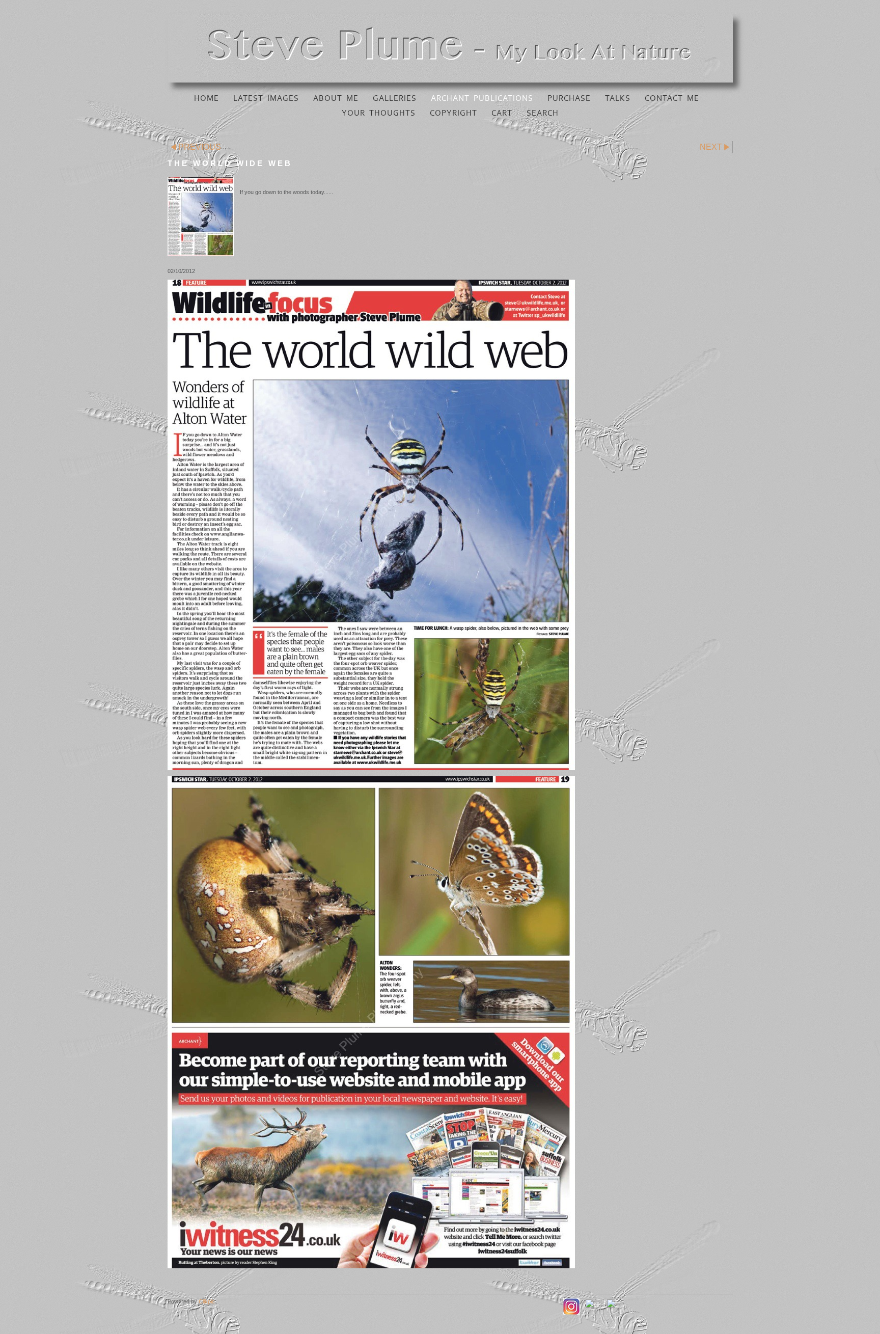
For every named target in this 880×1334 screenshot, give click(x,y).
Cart (501, 113)
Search (543, 113)
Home (206, 98)
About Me (336, 98)
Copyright (453, 113)
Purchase (569, 98)
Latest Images (266, 98)
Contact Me (672, 98)
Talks (617, 98)
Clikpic (207, 1301)
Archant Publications (482, 98)
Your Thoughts (379, 113)
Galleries (395, 98)
